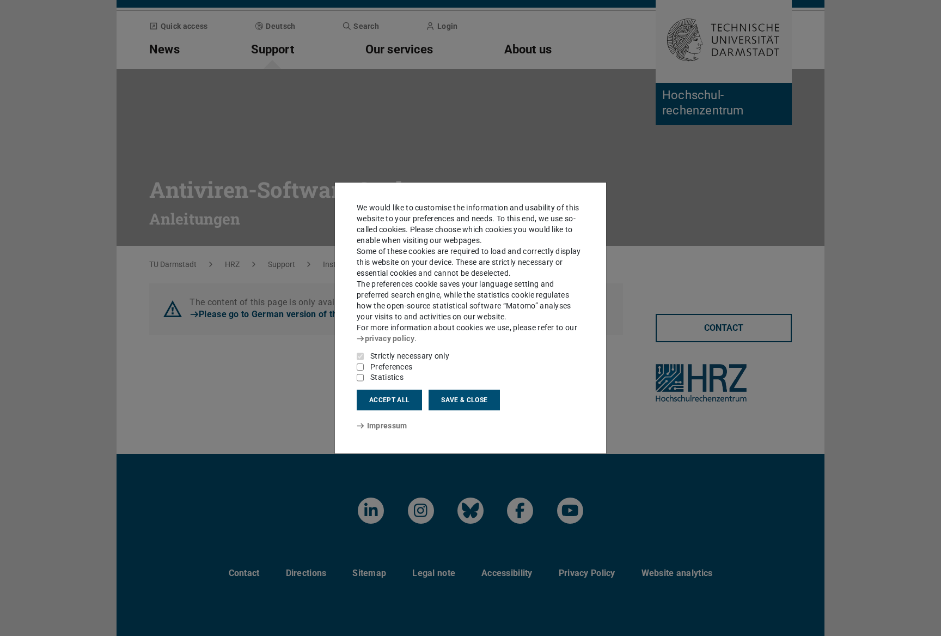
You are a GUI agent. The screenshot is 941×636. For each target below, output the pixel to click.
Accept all (389, 400)
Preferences (391, 366)
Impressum (387, 425)
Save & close (464, 400)
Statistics (387, 377)
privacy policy (389, 338)
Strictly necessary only (409, 356)
